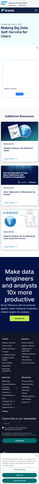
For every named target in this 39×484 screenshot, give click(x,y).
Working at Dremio (28, 396)
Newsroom (25, 390)
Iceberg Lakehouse (28, 354)
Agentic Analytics (28, 346)
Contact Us (19, 318)
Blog (3, 398)
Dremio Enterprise (8, 349)
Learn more (12, 5)
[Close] (36, 456)
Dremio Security (27, 384)
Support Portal (7, 407)
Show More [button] (19, 94)
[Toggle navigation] (36, 10)
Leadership (26, 387)
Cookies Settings (19, 469)
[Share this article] (37, 48)
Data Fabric (26, 357)
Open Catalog (7, 363)
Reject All (19, 475)
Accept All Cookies (19, 480)
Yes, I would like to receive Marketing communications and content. (15, 428)
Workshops (6, 381)
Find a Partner (27, 360)
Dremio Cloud (7, 346)
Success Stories (27, 381)
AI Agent (5, 352)
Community (6, 404)
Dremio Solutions (27, 343)
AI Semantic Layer (8, 355)
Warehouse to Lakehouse (26, 350)
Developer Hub (7, 401)
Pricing (4, 411)
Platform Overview (8, 343)
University (5, 392)
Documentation (7, 395)
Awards (24, 393)
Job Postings (26, 399)
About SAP (22, 5)
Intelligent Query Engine (8, 359)
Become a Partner (28, 363)
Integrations (6, 366)
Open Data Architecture (6, 370)
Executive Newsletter (6, 388)
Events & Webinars (8, 384)
